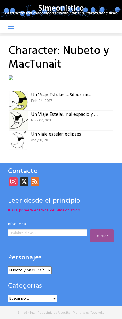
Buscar (102, 236)
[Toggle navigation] (11, 26)
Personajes (25, 258)
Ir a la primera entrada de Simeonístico (44, 210)
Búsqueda (17, 224)
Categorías (25, 286)
